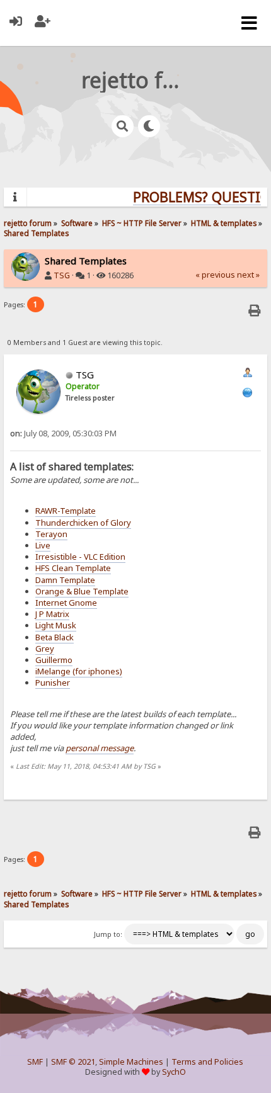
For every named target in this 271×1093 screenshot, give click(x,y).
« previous (215, 274)
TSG (62, 275)
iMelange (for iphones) (78, 671)
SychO (174, 1072)
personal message (100, 748)
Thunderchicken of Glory (83, 522)
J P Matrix (52, 614)
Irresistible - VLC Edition (80, 556)
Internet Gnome (66, 602)
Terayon (51, 534)
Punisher (52, 682)
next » (248, 274)
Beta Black (54, 637)
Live (42, 545)
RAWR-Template (65, 510)
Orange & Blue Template (82, 591)
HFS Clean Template (73, 568)
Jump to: (108, 934)
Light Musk (55, 625)
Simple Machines (131, 1061)
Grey (44, 648)
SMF (35, 1061)
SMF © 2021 (73, 1061)
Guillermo (53, 659)
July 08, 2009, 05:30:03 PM (63, 433)
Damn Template (65, 580)
